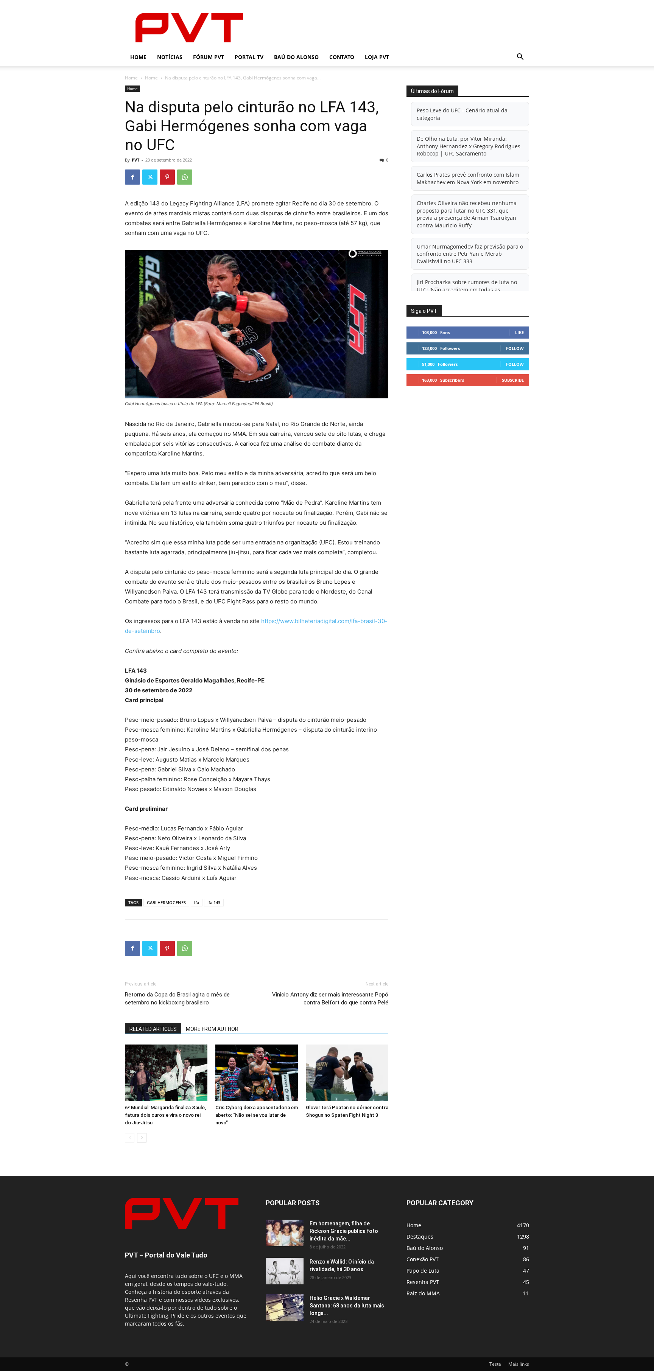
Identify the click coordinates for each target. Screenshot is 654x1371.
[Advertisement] (391, 27)
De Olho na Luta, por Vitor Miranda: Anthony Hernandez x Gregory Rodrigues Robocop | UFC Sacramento (468, 146)
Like (519, 332)
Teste (495, 1364)
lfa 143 (213, 902)
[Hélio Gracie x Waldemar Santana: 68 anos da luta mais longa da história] (285, 1307)
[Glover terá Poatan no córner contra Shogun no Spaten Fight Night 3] (347, 1073)
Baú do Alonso (296, 57)
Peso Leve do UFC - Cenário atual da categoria (462, 114)
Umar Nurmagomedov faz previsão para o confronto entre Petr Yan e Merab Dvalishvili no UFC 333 (470, 254)
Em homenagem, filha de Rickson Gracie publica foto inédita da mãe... (344, 1231)
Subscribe (513, 380)
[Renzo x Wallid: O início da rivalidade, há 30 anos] (285, 1271)
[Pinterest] (167, 177)
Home (138, 57)
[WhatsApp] (184, 177)
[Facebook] (132, 177)
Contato (341, 57)
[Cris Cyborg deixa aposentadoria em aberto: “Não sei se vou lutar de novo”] (256, 1073)
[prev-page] (129, 1137)
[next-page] (141, 1137)
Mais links (518, 1364)
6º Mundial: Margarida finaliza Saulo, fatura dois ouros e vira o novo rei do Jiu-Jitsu (165, 1115)
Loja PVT (377, 57)
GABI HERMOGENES (166, 902)
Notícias (169, 57)
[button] (520, 57)
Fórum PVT (208, 57)
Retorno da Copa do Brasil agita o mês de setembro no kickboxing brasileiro (177, 998)
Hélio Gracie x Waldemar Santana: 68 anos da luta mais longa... (347, 1305)
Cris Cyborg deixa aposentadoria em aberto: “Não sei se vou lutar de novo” (256, 1115)
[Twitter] (149, 177)
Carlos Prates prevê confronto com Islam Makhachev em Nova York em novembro (468, 178)
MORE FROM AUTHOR (212, 1029)
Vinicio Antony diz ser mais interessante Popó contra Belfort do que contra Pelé (330, 998)
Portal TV (249, 57)
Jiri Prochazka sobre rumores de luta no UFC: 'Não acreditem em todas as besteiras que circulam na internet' (467, 289)
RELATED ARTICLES (153, 1029)
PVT (135, 160)
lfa (196, 902)
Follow (515, 348)
